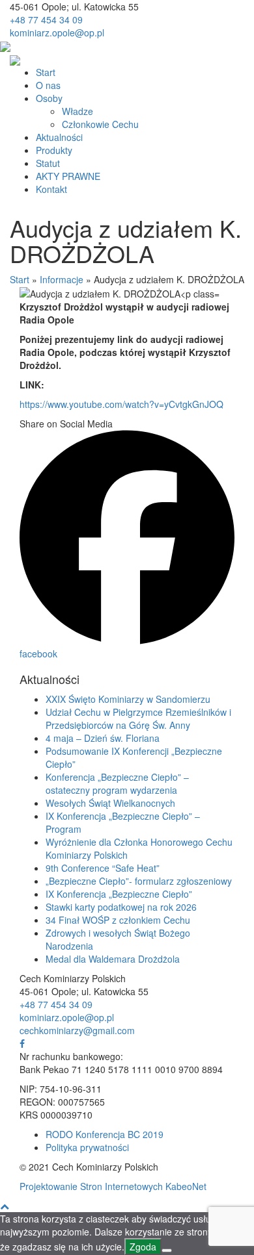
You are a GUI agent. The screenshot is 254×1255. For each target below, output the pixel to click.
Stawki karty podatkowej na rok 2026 (121, 906)
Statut (48, 163)
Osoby (49, 98)
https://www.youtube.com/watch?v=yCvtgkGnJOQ (121, 404)
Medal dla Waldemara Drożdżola (113, 958)
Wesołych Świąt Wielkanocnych (110, 802)
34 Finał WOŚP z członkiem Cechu (118, 919)
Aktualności (59, 137)
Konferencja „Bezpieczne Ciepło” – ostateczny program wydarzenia (117, 783)
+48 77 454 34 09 (46, 19)
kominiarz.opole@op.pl (57, 32)
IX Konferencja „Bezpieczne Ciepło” (119, 893)
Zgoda (143, 1246)
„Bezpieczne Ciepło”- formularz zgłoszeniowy (139, 880)
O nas (48, 85)
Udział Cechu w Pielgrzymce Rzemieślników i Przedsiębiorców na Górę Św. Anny (138, 718)
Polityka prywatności (87, 1147)
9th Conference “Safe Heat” (103, 867)
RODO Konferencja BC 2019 (104, 1134)
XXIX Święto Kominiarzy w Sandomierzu (128, 698)
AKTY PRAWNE (68, 176)
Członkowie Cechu (100, 124)
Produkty (54, 150)
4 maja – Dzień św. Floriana (103, 737)
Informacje (61, 279)
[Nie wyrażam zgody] (167, 1250)
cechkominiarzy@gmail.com (77, 1030)
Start (45, 72)
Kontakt (51, 189)
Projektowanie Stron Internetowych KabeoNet (113, 1186)
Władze (77, 111)
